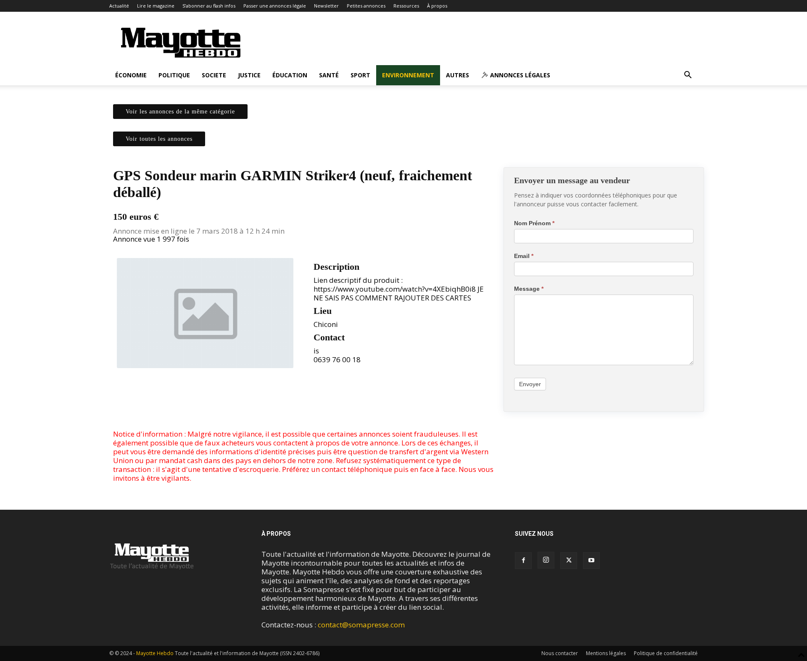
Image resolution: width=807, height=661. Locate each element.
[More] (323, 405)
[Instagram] (546, 560)
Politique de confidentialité (666, 653)
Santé (329, 75)
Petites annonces (366, 6)
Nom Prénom (534, 223)
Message (528, 288)
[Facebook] (283, 405)
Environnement (408, 75)
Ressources (406, 6)
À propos (437, 6)
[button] (688, 75)
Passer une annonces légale (274, 6)
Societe (214, 75)
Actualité (119, 6)
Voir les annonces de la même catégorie (180, 111)
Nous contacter (559, 653)
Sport (360, 75)
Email (523, 256)
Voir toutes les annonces (159, 139)
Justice (249, 75)
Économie (131, 75)
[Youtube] (591, 560)
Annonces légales (519, 75)
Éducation (289, 75)
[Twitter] (303, 405)
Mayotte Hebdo (155, 653)
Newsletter (326, 6)
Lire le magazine (155, 6)
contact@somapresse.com (361, 624)
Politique (174, 75)
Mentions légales (606, 653)
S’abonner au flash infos (208, 6)
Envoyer (530, 384)
